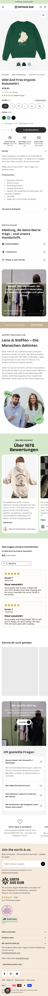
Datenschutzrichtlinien (10, 873)
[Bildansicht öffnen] (43, 15)
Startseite (5, 75)
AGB (3, 980)
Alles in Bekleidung (19, 75)
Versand (15, 92)
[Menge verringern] (4, 130)
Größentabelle (40, 100)
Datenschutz (20, 980)
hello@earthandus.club (11, 953)
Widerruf (9, 980)
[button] (7, 95)
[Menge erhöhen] (12, 130)
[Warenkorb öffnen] (45, 7)
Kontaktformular (22, 958)
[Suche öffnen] (40, 7)
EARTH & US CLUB (13, 990)
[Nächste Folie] (43, 311)
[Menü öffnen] (3, 7)
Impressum (30, 980)
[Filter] (4, 563)
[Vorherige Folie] (41, 311)
